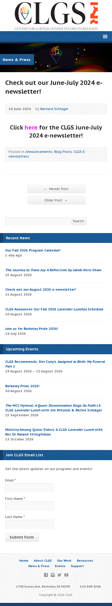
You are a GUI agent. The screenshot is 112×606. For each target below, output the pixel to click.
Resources (85, 560)
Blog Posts (63, 151)
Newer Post (56, 188)
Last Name (15, 517)
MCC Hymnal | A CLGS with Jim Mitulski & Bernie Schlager (53, 407)
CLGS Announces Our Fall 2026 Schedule (54, 309)
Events (60, 566)
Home (23, 560)
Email (10, 480)
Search (78, 221)
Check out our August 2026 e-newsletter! (40, 289)
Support (77, 566)
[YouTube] (66, 575)
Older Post (56, 200)
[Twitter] (59, 575)
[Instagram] (53, 575)
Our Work (64, 560)
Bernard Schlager (54, 109)
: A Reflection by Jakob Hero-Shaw (53, 270)
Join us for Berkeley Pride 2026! (31, 328)
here (31, 127)
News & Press (38, 566)
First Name (15, 498)
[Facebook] (46, 575)
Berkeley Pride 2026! (22, 386)
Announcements (39, 151)
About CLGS (43, 560)
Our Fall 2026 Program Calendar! (32, 250)
